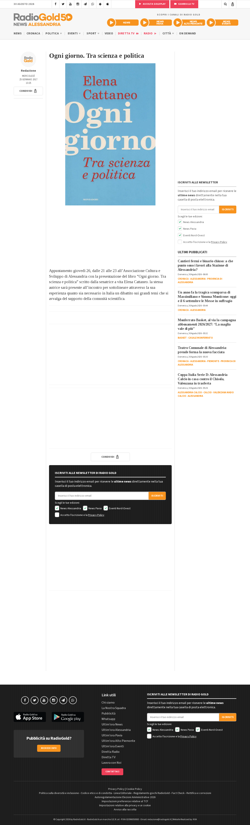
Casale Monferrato (200, 338)
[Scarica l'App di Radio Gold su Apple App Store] (30, 717)
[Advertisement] (110, 236)
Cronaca (33, 33)
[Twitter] (63, 4)
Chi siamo (108, 702)
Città (167, 33)
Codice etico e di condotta (96, 793)
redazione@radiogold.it (159, 819)
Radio (148, 33)
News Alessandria (70, 508)
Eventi (73, 33)
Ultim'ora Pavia (112, 735)
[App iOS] (107, 4)
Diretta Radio (111, 752)
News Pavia (95, 508)
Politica (53, 33)
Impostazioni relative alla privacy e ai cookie (125, 805)
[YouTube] (70, 4)
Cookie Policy (134, 789)
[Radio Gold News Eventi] (222, 22)
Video (109, 33)
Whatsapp (108, 719)
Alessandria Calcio (190, 392)
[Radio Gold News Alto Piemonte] (189, 22)
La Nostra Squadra (114, 708)
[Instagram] (77, 4)
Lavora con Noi (111, 763)
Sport (92, 33)
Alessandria (198, 279)
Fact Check (178, 793)
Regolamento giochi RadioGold (152, 793)
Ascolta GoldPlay (153, 4)
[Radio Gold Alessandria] (43, 19)
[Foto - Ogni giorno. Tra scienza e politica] (110, 134)
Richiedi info (49, 748)
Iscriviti (157, 496)
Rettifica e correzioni (199, 793)
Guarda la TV (186, 4)
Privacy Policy (96, 515)
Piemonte (213, 361)
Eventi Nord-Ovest (119, 508)
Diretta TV (126, 33)
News (18, 33)
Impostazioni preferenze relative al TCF (125, 801)
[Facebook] (55, 4)
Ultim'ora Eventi (113, 746)
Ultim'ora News (112, 724)
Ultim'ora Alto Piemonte (118, 741)
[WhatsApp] (92, 4)
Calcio (208, 392)
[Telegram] (85, 4)
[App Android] (100, 4)
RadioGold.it (79, 819)
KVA (195, 819)
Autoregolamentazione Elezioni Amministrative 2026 (125, 797)
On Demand (187, 33)
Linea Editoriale (123, 793)
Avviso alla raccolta (125, 810)
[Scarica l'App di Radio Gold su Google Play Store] (68, 717)
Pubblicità (108, 713)
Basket (182, 338)
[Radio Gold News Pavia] (156, 22)
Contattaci (112, 771)
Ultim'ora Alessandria (116, 730)
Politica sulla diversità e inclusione (59, 793)
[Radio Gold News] (123, 22)
